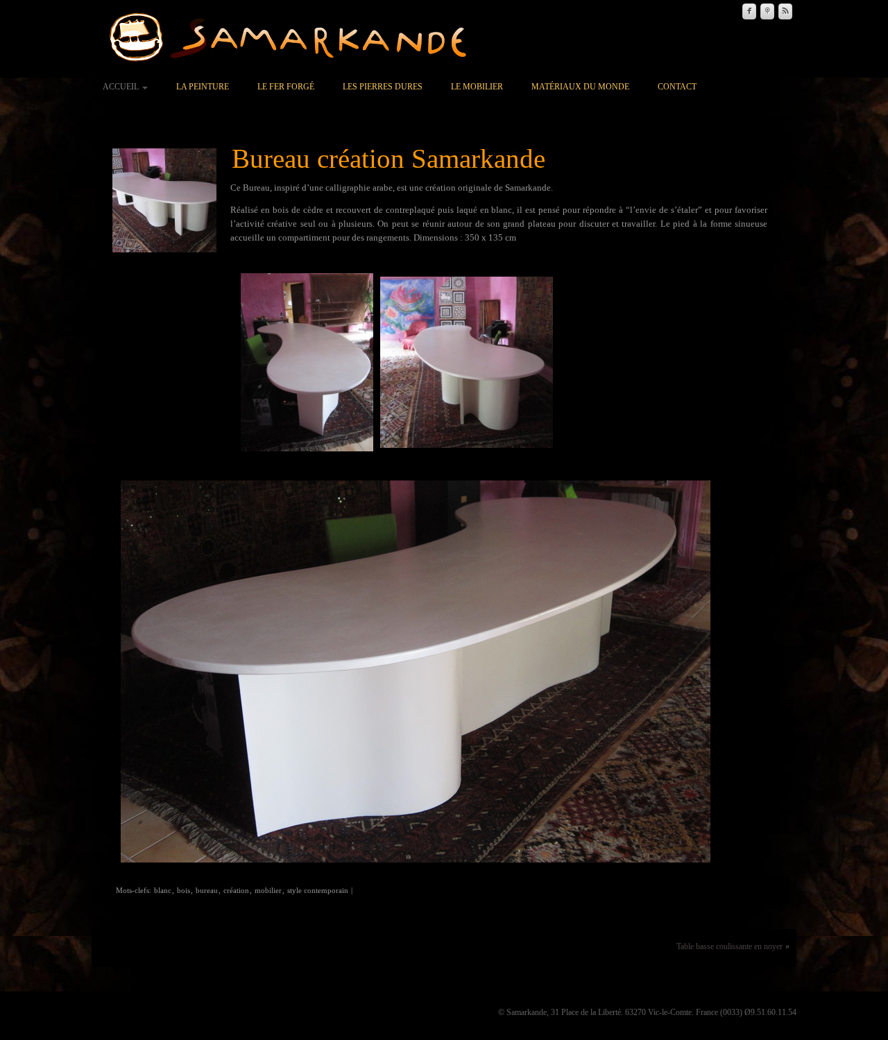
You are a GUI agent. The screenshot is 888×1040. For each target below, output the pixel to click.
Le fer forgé (285, 87)
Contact (677, 87)
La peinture (202, 87)
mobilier (268, 890)
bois (183, 890)
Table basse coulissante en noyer (729, 946)
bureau (207, 890)
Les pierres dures (382, 87)
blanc (162, 890)
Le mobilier (477, 87)
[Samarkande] (294, 38)
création (236, 890)
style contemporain (317, 890)
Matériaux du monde (580, 87)
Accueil (122, 87)
